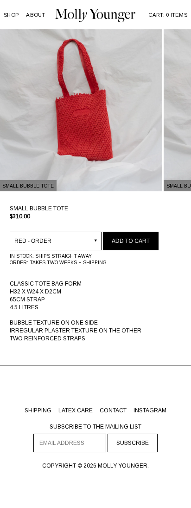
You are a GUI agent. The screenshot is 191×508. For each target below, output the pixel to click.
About (35, 15)
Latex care (75, 410)
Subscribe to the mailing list (95, 426)
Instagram (150, 410)
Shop (12, 15)
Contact (113, 410)
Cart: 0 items (167, 15)
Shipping (38, 410)
